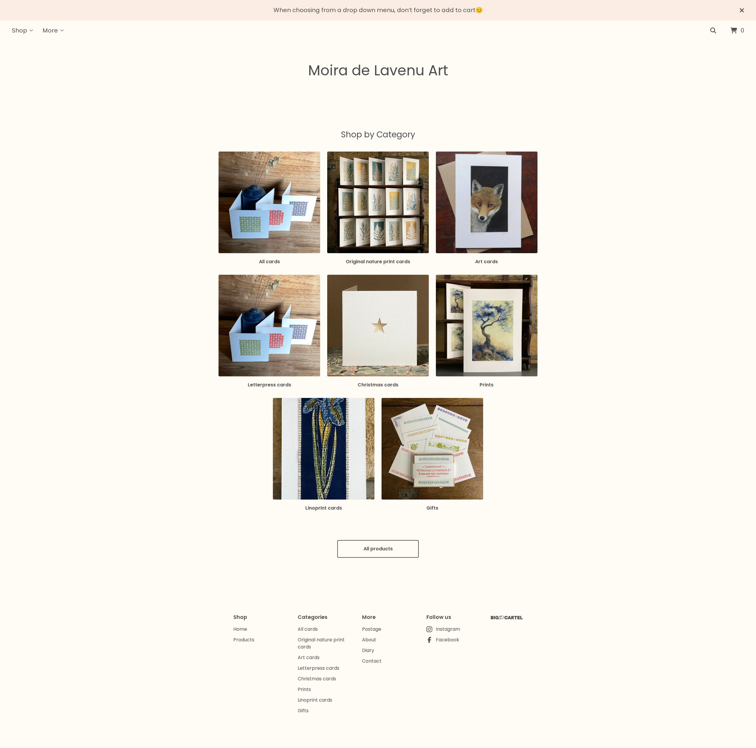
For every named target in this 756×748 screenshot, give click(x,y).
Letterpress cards (318, 668)
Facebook (447, 639)
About (369, 639)
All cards (308, 629)
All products (378, 548)
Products (243, 639)
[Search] (713, 30)
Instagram (448, 629)
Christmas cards (317, 678)
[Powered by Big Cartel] (507, 617)
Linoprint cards (315, 700)
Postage (371, 629)
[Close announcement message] (742, 10)
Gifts (303, 710)
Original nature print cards (321, 643)
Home (240, 629)
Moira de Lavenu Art (378, 70)
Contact (372, 661)
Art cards (309, 657)
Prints (304, 689)
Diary (368, 650)
